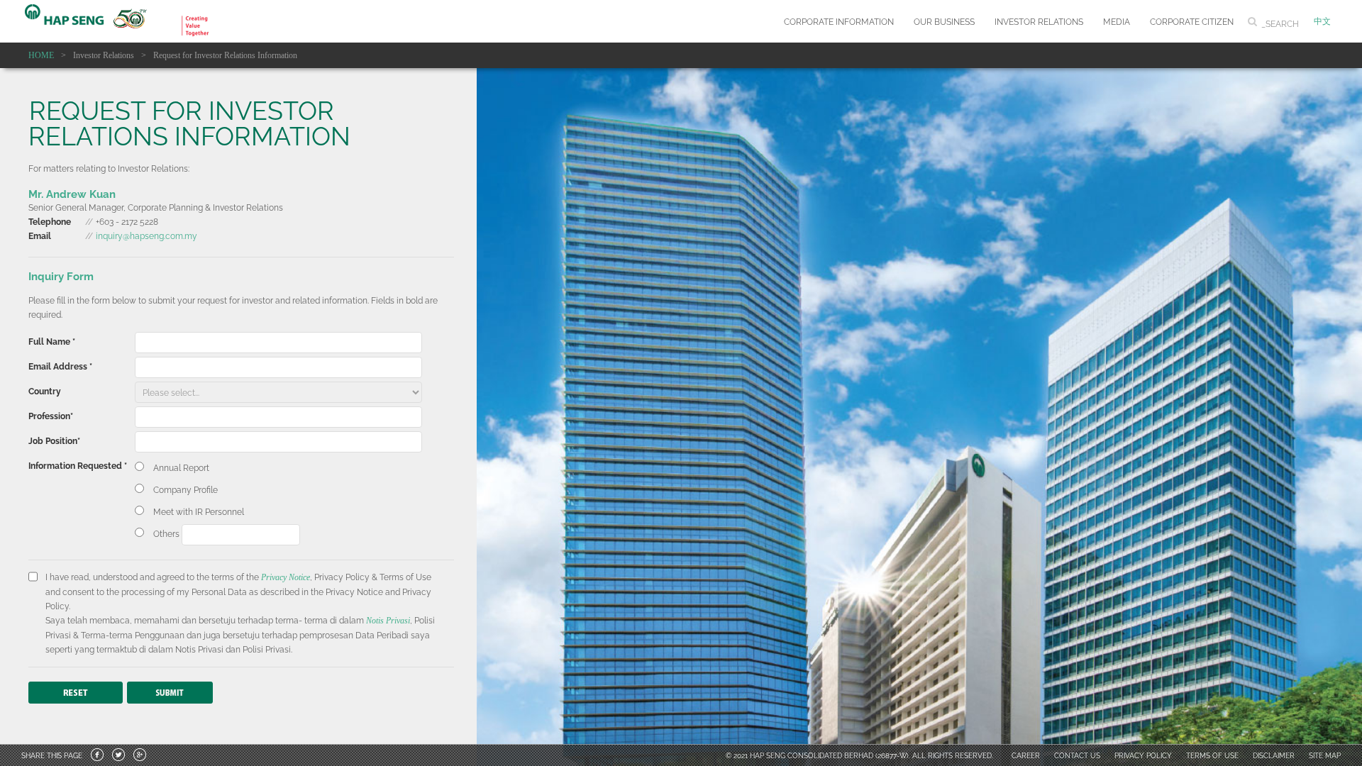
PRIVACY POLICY (1143, 755)
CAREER (1026, 755)
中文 (1322, 21)
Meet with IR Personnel (198, 511)
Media (1116, 21)
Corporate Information (839, 21)
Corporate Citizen (1192, 21)
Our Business (944, 21)
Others (167, 533)
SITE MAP (1325, 755)
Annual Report (181, 467)
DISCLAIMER (1274, 755)
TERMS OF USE (1212, 755)
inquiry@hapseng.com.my (146, 235)
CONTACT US (1077, 755)
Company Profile (185, 489)
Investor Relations (1039, 21)
